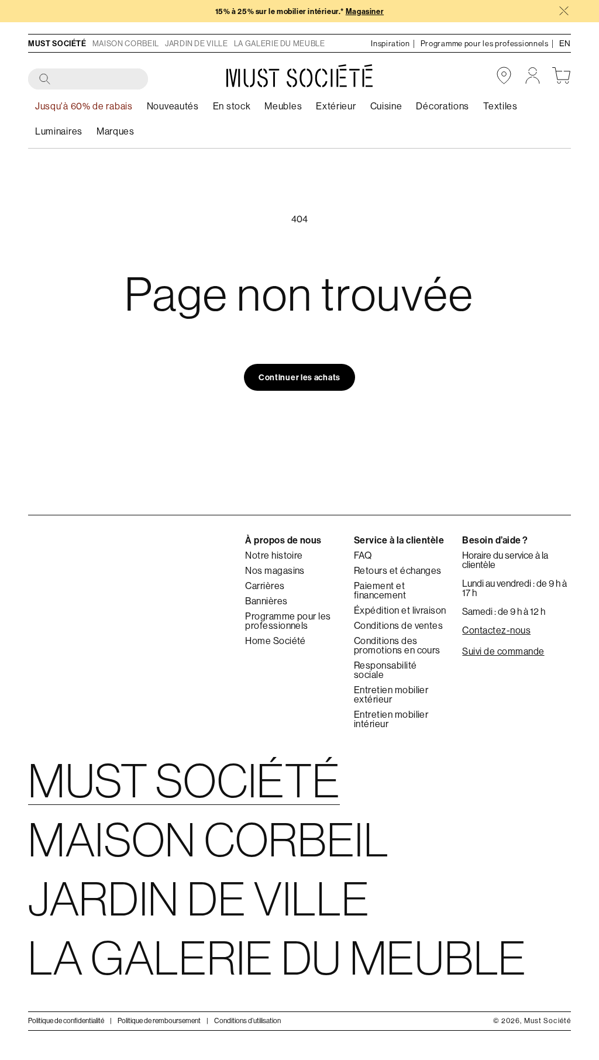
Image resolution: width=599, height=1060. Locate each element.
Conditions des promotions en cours (397, 645)
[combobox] (89, 79)
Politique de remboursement (159, 1020)
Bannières (266, 600)
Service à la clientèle (399, 540)
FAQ (362, 555)
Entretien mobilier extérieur (391, 694)
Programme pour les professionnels (288, 620)
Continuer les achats (299, 377)
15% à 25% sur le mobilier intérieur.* (299, 11)
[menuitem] (232, 106)
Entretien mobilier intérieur (391, 719)
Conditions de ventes (398, 625)
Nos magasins (275, 570)
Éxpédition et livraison (400, 610)
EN (565, 43)
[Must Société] (299, 75)
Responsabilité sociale (385, 669)
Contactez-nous (496, 630)
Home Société (275, 640)
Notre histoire (274, 555)
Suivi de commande (503, 651)
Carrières (264, 585)
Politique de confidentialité (66, 1020)
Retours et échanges (398, 570)
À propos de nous (283, 540)
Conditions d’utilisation (247, 1020)
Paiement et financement (380, 590)
